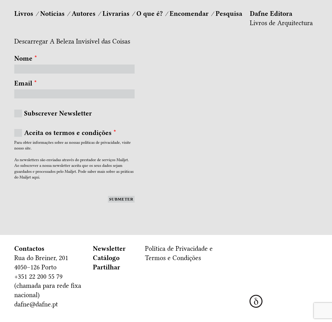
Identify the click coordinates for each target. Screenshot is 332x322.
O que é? (149, 13)
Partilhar (106, 267)
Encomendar (189, 13)
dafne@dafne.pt (36, 304)
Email (25, 83)
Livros (23, 13)
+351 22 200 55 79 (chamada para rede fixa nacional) (47, 286)
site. (28, 148)
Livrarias (115, 13)
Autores (83, 13)
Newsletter (109, 248)
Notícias (52, 13)
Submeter (121, 199)
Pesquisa (229, 13)
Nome (25, 58)
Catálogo (106, 258)
